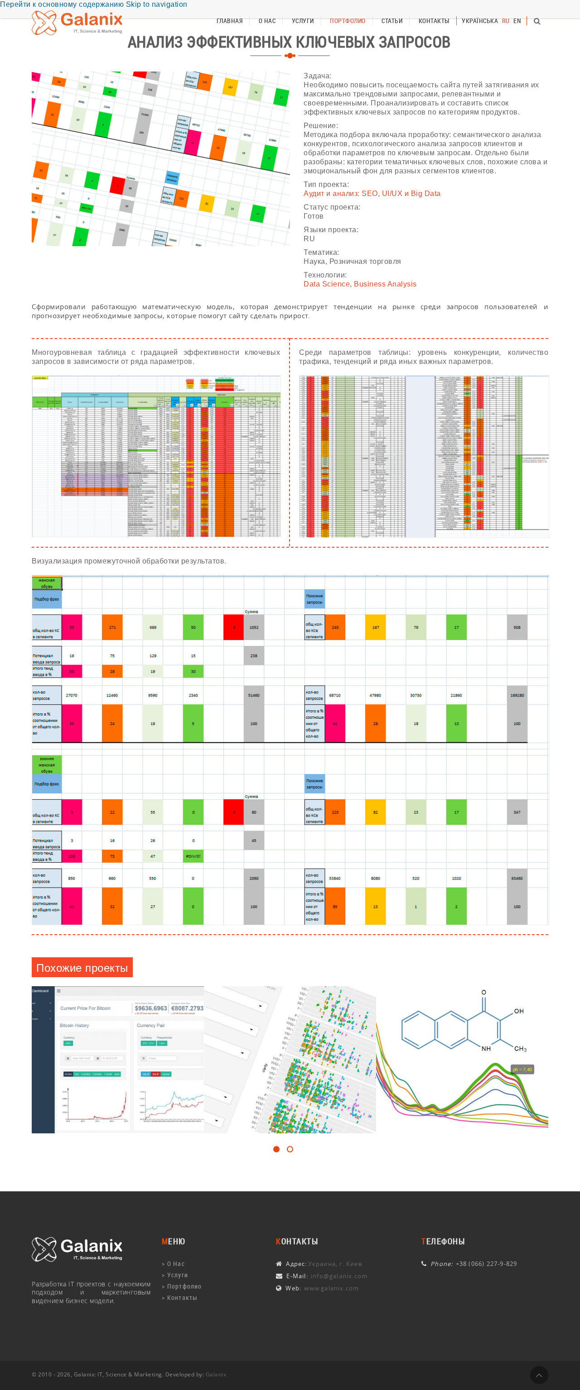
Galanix (216, 1374)
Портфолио (348, 20)
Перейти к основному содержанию (62, 4)
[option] (118, 1060)
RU (506, 20)
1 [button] (276, 1149)
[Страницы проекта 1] (156, 456)
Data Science (327, 284)
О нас (267, 20)
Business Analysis (385, 284)
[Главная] (77, 1249)
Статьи (392, 20)
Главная (230, 20)
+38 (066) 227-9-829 (486, 1264)
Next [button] (36, 1133)
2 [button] (290, 1149)
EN (517, 20)
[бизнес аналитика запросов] (161, 159)
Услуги (303, 20)
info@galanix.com (338, 1276)
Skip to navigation (157, 4)
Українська (480, 20)
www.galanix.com (330, 1288)
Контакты (434, 20)
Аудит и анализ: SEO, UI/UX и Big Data (372, 193)
